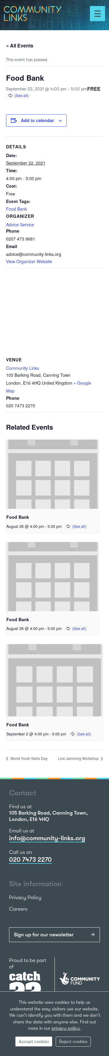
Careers (18, 909)
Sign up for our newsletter (44, 935)
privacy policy (65, 1028)
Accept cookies (34, 1041)
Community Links (22, 368)
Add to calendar (37, 120)
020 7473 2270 (30, 859)
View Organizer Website (29, 261)
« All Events (19, 45)
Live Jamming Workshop (79, 758)
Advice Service (20, 224)
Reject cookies (73, 1041)
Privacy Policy (25, 897)
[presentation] (52, 474)
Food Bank (16, 209)
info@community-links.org (47, 838)
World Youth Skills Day (28, 758)
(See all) (21, 95)
